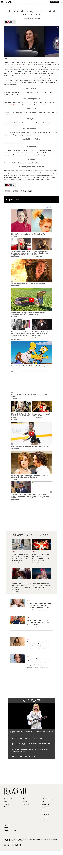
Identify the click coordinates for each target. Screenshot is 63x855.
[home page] (8, 2)
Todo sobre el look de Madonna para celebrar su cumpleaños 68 (41, 585)
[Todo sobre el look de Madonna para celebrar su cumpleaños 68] (41, 573)
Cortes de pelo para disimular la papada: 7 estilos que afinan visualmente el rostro (30, 750)
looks (7, 191)
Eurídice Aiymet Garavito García (41, 609)
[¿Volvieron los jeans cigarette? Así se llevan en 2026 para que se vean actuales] (21, 544)
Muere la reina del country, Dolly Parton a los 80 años (28, 738)
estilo (15, 191)
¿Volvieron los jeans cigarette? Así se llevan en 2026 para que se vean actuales (21, 557)
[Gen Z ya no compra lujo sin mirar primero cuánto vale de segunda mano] (17, 620)
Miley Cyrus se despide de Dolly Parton (23, 756)
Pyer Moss (12, 105)
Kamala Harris (27, 191)
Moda (31, 7)
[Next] (57, 41)
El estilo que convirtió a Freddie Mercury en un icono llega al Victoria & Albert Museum (41, 557)
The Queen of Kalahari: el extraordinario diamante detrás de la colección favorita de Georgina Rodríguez (39, 661)
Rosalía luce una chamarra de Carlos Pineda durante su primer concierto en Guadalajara (39, 643)
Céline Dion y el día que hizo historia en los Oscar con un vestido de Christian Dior (21, 586)
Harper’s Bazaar (36, 18)
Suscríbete (54, 2)
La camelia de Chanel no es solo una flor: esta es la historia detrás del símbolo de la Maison (39, 605)
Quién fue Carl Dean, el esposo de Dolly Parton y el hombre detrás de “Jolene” (32, 732)
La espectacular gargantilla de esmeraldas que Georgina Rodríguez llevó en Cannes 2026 (32, 744)
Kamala (24, 65)
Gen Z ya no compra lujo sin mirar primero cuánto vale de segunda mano (38, 622)
